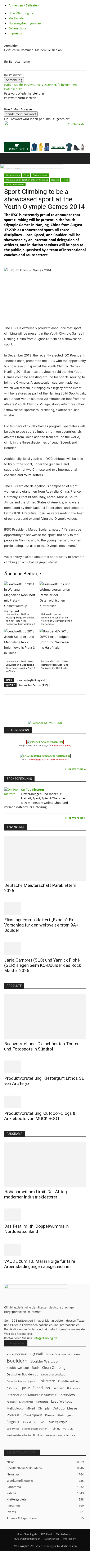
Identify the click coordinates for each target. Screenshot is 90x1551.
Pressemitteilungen (59, 1415)
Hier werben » (75, 769)
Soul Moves (13, 1428)
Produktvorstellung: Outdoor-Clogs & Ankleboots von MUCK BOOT (40, 1116)
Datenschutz (17, 28)
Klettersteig (42, 1401)
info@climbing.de (45, 1338)
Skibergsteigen (58, 1422)
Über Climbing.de (21, 13)
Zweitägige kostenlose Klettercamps (49, 759)
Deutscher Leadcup (53, 1374)
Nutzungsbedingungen (25, 23)
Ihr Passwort (13, 75)
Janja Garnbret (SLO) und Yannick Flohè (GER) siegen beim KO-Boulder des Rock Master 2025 (42, 965)
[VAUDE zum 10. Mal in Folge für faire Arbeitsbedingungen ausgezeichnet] (45, 1250)
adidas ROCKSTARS (17, 1354)
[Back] (5, 41)
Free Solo (58, 1388)
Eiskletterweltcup (69, 1381)
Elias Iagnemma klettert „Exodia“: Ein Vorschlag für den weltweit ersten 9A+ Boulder (41, 925)
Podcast (13, 1415)
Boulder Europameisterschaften (63, 1354)
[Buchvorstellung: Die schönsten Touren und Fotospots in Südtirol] (45, 1016)
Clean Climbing (54, 1367)
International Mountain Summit (32, 1395)
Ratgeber (13, 1422)
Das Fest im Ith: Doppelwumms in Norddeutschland (36, 1229)
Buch (35, 1367)
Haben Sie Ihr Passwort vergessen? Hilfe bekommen (40, 85)
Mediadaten (17, 18)
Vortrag (68, 1428)
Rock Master (29, 1422)
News (65, 179)
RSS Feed (46, 1534)
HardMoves (73, 1388)
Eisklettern (47, 1381)
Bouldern (17, 1361)
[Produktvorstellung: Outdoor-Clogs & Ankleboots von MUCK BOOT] (45, 1102)
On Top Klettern (32, 789)
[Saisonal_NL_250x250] (45, 723)
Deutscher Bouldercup (22, 1374)
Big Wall (36, 1354)
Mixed (30, 1408)
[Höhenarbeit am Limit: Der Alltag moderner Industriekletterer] (45, 1164)
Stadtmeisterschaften (34, 1428)
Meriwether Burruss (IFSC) (33, 685)
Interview (67, 1395)
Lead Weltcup (61, 1401)
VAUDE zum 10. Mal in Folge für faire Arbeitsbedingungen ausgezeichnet (39, 1264)
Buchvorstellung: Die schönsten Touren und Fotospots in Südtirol (42, 1046)
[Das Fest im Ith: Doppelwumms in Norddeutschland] (45, 1214)
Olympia (44, 1408)
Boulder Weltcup (44, 1361)
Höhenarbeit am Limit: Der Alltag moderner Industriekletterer (35, 1194)
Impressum (16, 33)
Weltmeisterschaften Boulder (25, 1435)
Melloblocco (15, 1408)
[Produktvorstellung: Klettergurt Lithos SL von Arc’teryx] (45, 1067)
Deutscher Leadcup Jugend (21, 1381)
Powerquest (32, 1415)
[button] (7, 158)
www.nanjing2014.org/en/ (31, 680)
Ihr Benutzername (17, 61)
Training (55, 1428)
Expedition (41, 1387)
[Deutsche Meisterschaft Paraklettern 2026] (45, 858)
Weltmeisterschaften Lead (61, 1435)
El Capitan (12, 1388)
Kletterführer (26, 1401)
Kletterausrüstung (61, 745)
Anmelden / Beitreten (24, 5)
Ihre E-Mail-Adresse (18, 109)
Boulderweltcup (18, 1368)
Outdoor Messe (65, 1408)
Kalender (11, 1401)
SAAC (43, 1422)
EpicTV (25, 1388)
